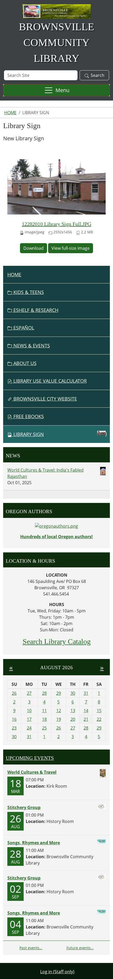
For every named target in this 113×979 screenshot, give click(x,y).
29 (58, 693)
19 (58, 719)
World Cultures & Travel (31, 772)
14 (86, 710)
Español (23, 327)
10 (29, 710)
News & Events (31, 345)
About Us (24, 363)
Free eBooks (28, 416)
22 (99, 719)
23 (14, 728)
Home (10, 113)
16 (14, 719)
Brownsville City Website (44, 399)
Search (97, 75)
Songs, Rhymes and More (33, 843)
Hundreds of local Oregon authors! (56, 537)
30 (72, 693)
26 (14, 693)
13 (72, 710)
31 (86, 693)
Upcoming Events (30, 758)
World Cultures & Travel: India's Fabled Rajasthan (45, 473)
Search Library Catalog (57, 641)
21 (86, 719)
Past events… (30, 947)
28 (44, 693)
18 (44, 719)
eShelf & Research (35, 310)
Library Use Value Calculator (49, 381)
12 (58, 710)
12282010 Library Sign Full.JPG (56, 224)
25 (44, 728)
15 (99, 710)
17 (29, 719)
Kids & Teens (28, 292)
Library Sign (28, 434)
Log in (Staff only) (57, 972)
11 (44, 710)
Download (33, 248)
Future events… (80, 947)
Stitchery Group (23, 807)
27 (29, 693)
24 (29, 728)
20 (72, 719)
